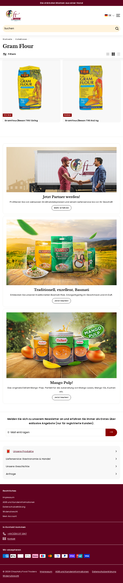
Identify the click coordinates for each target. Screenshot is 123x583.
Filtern (12, 54)
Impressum (8, 497)
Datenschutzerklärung (14, 506)
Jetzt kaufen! (61, 300)
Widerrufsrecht (10, 511)
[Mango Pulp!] (61, 345)
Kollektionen (21, 39)
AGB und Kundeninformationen (19, 502)
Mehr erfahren (61, 207)
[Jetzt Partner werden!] (61, 169)
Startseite (7, 39)
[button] (109, 15)
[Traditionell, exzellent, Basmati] (61, 252)
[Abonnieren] (111, 432)
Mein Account (10, 516)
